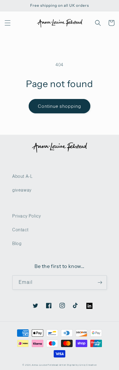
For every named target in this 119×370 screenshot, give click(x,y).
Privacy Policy (26, 216)
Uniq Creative (87, 364)
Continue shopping (59, 106)
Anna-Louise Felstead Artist (49, 364)
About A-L (22, 176)
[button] (7, 23)
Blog (16, 243)
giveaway (22, 190)
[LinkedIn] (86, 303)
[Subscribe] (99, 282)
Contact (20, 229)
